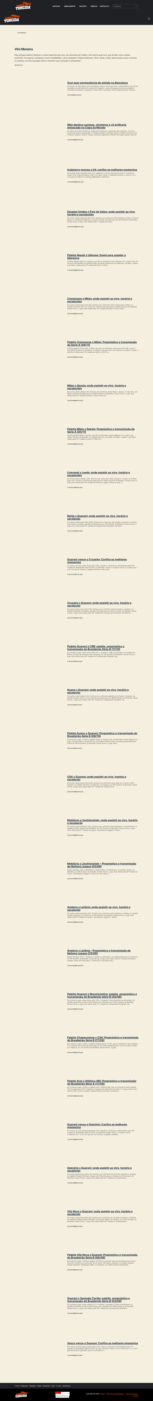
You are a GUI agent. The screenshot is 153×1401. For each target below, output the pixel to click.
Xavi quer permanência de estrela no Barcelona (97, 82)
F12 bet (58, 1386)
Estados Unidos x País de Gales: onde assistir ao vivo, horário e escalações (101, 213)
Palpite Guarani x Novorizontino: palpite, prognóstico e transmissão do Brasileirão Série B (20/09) (102, 995)
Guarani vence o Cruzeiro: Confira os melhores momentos (97, 561)
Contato (135, 1396)
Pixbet (39, 1386)
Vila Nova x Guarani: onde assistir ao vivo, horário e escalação (100, 1213)
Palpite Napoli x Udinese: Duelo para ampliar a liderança (96, 257)
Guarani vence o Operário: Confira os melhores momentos (97, 1126)
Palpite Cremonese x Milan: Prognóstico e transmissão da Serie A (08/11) (102, 343)
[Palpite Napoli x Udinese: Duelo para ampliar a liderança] (39, 262)
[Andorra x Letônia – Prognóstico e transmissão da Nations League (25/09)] (39, 958)
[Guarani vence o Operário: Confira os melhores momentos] (39, 1131)
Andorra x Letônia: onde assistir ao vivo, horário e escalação (98, 908)
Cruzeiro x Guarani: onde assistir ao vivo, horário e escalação (99, 604)
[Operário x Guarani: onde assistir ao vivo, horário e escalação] (39, 1175)
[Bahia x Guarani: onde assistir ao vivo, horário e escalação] (39, 523)
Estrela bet (46, 1386)
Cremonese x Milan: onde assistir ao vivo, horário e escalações (99, 300)
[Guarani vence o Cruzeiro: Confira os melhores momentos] (39, 566)
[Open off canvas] (149, 19)
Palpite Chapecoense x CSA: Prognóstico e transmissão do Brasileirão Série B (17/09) (102, 1039)
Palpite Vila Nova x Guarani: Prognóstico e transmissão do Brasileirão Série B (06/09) (102, 1256)
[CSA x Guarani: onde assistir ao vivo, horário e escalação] (39, 784)
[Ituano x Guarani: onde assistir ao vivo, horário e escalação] (39, 697)
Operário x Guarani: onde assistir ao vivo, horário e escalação (99, 1169)
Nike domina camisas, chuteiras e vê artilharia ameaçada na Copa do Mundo (96, 126)
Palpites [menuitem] (82, 6)
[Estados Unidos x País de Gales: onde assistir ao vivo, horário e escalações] (39, 219)
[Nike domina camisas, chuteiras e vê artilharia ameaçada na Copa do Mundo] (39, 132)
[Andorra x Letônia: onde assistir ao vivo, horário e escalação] (39, 914)
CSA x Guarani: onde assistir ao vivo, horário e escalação (96, 778)
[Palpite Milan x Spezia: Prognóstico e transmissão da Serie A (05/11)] (39, 436)
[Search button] (136, 6)
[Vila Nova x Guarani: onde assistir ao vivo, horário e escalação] (39, 1218)
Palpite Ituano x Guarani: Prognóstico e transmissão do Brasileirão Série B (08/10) (102, 735)
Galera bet (24, 1386)
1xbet (53, 1386)
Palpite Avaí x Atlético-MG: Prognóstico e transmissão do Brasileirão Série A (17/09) (101, 1082)
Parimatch (32, 1386)
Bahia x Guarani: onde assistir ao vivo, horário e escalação (97, 517)
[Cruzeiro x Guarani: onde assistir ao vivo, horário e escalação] (39, 610)
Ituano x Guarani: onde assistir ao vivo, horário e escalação (98, 691)
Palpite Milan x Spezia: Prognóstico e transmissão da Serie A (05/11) (101, 430)
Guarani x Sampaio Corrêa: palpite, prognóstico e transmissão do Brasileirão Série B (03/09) (98, 1300)
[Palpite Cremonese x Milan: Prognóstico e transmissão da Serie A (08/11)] (39, 349)
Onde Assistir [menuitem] (69, 6)
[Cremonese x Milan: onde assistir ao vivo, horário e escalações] (39, 306)
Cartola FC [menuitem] (104, 6)
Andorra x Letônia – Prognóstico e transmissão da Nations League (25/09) (99, 952)
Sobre (103, 1394)
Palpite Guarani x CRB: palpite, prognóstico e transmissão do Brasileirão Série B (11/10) (95, 648)
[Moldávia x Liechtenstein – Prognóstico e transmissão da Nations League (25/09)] (39, 871)
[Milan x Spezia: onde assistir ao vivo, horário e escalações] (39, 393)
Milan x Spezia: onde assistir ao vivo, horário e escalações (96, 387)
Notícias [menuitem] (56, 6)
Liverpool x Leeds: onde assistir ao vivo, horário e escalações (98, 474)
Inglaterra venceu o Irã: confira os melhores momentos (102, 169)
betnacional (66, 1386)
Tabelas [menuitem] (94, 6)
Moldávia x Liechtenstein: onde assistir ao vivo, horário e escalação (102, 822)
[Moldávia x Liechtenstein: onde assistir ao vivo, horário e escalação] (39, 827)
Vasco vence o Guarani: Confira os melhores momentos (102, 1343)
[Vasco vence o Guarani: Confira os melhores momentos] (39, 1349)
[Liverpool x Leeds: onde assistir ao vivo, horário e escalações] (39, 479)
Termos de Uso (131, 1394)
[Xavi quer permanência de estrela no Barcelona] (39, 88)
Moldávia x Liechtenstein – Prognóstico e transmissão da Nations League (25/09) (101, 865)
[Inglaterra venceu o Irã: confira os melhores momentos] (39, 175)
